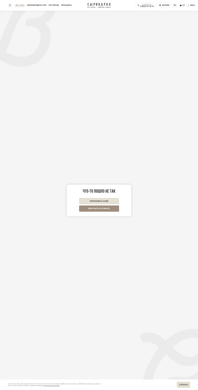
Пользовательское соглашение (52, 385)
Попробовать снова (99, 201)
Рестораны (54, 5)
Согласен (183, 385)
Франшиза (66, 5)
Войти (192, 5)
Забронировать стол (36, 5)
